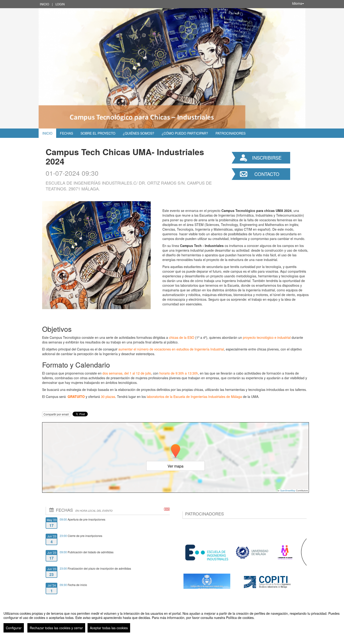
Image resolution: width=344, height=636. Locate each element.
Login (60, 4)
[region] (172, 620)
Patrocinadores (230, 133)
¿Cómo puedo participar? (185, 133)
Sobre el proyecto (98, 133)
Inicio (44, 4)
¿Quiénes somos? (138, 133)
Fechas (66, 133)
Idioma (297, 3)
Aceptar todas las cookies (109, 627)
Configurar (14, 627)
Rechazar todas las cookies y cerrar (56, 627)
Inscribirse (267, 157)
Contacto (266, 174)
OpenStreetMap (287, 490)
